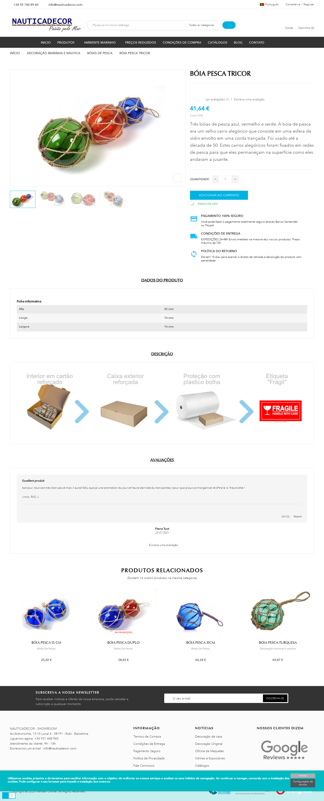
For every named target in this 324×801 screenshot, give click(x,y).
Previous (7, 628)
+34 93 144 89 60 (25, 5)
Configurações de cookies (303, 783)
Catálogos (202, 766)
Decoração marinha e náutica (278, 648)
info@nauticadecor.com (65, 5)
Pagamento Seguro (146, 751)
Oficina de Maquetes (209, 751)
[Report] (298, 512)
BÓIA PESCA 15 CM (46, 642)
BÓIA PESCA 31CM (200, 642)
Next (317, 628)
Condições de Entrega (149, 744)
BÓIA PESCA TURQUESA (278, 642)
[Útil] (285, 512)
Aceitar (303, 775)
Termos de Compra (147, 736)
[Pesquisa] (229, 25)
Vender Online (46, 791)
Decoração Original (208, 744)
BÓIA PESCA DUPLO (123, 642)
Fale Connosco (144, 766)
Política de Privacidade (149, 758)
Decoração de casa (208, 736)
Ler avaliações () (217, 99)
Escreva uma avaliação (249, 99)
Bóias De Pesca (46, 648)
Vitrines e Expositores (210, 758)
